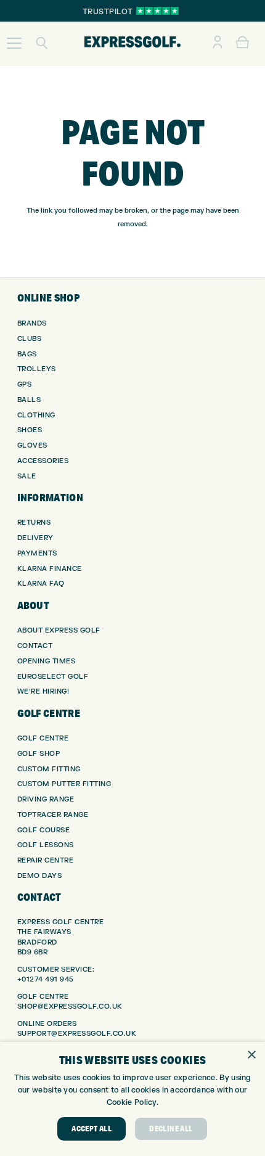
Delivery (35, 538)
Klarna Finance (49, 568)
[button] (14, 43)
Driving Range (46, 799)
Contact (35, 645)
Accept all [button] (91, 1128)
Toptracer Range (53, 814)
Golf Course (43, 830)
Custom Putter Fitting (64, 784)
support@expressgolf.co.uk (77, 1033)
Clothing (36, 415)
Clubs (29, 338)
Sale (26, 476)
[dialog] (132, 1099)
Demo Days (39, 875)
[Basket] (242, 43)
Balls (29, 399)
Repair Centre (45, 860)
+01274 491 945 (45, 979)
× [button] (251, 1055)
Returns (34, 522)
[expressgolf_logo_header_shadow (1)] (132, 43)
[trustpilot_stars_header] (157, 11)
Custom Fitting (49, 769)
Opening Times (46, 661)
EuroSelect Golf (53, 676)
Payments (37, 553)
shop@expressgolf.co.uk (70, 1006)
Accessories (43, 460)
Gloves (32, 445)
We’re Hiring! (43, 691)
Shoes (30, 430)
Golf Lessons (45, 845)
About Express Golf (58, 630)
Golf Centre (43, 738)
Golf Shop (38, 753)
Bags (27, 354)
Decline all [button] (170, 1128)
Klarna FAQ (41, 583)
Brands (32, 323)
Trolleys (36, 369)
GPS (24, 384)
